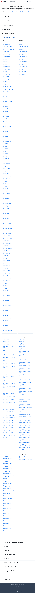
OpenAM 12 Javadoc (6, 500)
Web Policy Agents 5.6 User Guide (24, 427)
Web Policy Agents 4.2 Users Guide (24, 437)
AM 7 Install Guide (6, 133)
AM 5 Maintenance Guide (7, 313)
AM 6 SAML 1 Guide (6, 218)
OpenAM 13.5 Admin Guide (7, 458)
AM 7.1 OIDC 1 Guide (6, 98)
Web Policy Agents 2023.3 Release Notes (25, 384)
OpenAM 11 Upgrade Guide (7, 511)
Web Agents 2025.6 (22, 341)
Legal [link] (10, 588)
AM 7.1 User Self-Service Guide (8, 119)
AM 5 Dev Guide (5, 310)
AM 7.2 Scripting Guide (6, 66)
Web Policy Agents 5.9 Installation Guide (25, 407)
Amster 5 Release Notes (23, 71)
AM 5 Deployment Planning (7, 308)
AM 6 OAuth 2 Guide (6, 211)
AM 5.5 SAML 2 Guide (6, 253)
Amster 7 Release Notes (23, 51)
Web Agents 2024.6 (22, 346)
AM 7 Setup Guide (5, 151)
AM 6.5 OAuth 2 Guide (6, 178)
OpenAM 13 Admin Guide (7, 473)
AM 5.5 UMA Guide (6, 258)
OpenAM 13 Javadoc (6, 485)
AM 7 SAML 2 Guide (6, 144)
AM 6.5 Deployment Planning (7, 171)
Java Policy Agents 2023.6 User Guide (9, 379)
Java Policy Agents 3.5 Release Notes (8, 432)
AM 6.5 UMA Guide (6, 191)
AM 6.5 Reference (5, 183)
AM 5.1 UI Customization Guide (8, 292)
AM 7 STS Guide (5, 153)
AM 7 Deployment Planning (7, 129)
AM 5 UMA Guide (5, 327)
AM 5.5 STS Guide (5, 255)
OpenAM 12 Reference (6, 496)
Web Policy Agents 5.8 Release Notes (25, 416)
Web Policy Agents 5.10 (23, 401)
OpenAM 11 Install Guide (7, 508)
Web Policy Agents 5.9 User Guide (24, 414)
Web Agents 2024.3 (22, 348)
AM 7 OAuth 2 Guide (6, 136)
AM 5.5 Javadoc (5, 263)
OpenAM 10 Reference (6, 530)
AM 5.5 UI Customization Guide (8, 256)
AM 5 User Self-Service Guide (7, 330)
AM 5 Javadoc (5, 332)
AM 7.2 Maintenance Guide (7, 54)
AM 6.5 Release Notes (6, 163)
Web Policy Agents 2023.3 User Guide (25, 399)
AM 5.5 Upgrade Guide (6, 260)
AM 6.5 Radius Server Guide (7, 181)
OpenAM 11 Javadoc (6, 513)
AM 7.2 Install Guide (6, 52)
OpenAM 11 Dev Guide (6, 505)
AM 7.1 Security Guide (6, 108)
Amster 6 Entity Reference (23, 64)
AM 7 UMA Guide (5, 156)
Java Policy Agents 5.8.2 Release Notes (9, 417)
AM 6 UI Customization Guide (7, 223)
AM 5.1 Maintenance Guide (7, 278)
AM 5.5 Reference (5, 250)
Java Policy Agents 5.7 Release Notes (8, 420)
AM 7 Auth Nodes (5, 123)
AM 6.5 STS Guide (5, 188)
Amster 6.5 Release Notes (23, 56)
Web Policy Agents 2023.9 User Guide (25, 365)
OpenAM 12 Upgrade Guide (7, 498)
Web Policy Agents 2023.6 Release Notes (25, 366)
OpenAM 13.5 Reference (6, 466)
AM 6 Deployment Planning (7, 205)
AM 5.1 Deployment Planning (7, 273)
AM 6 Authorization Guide (7, 203)
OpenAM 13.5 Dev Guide (7, 461)
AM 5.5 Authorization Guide (7, 236)
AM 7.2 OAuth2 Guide (6, 56)
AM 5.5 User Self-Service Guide (8, 261)
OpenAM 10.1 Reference (6, 521)
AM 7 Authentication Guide (7, 124)
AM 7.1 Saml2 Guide (6, 104)
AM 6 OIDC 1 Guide (6, 213)
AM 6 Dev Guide (5, 206)
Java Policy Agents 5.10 (6, 397)
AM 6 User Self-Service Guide (7, 228)
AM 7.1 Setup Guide (6, 111)
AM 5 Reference (5, 320)
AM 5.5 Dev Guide (6, 240)
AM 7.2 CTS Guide (5, 47)
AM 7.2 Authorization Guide (7, 46)
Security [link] (17, 588)
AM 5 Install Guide (6, 312)
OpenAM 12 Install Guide (7, 495)
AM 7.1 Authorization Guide (7, 86)
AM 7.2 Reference (5, 61)
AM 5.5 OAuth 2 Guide (6, 245)
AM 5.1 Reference (5, 285)
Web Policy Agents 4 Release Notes (24, 442)
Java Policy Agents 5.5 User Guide (8, 425)
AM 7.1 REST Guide (6, 99)
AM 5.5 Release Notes (6, 231)
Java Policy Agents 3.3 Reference (8, 437)
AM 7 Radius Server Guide (7, 141)
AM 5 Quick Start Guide (6, 303)
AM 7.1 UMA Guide (6, 116)
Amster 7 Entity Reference (23, 54)
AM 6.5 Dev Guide (6, 173)
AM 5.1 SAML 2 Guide (6, 288)
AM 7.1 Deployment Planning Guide (8, 89)
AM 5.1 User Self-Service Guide (8, 297)
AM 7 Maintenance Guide (7, 134)
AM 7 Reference (5, 143)
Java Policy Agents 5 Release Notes (8, 430)
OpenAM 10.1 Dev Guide (7, 518)
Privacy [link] (14, 588)
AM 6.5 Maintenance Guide (7, 176)
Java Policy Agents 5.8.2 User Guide (8, 415)
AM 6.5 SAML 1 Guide (6, 185)
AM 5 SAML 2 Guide (6, 323)
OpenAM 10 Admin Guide (7, 525)
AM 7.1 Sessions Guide (6, 109)
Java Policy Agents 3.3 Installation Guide (9, 435)
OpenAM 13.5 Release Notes (7, 456)
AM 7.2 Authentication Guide (7, 44)
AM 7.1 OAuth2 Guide (6, 96)
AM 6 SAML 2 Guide (6, 220)
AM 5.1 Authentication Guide (7, 270)
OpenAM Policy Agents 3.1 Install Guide (25, 459)
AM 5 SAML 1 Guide (6, 322)
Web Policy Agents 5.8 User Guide (24, 420)
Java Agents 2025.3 (6, 339)
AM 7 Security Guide (6, 148)
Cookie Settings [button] (22, 588)
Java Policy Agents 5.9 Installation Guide (9, 402)
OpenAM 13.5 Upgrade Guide (7, 468)
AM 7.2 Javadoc (5, 81)
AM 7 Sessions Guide (6, 149)
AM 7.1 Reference (5, 103)
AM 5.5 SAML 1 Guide (6, 251)
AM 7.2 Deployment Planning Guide (8, 49)
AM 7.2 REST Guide (6, 64)
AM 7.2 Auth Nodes (6, 42)
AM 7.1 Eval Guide (6, 91)
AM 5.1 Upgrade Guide (6, 295)
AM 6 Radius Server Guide (7, 215)
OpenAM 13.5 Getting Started (7, 463)
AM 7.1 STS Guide (5, 113)
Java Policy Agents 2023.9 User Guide (9, 361)
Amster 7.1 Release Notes (23, 47)
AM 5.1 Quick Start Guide (7, 268)
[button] (30, 2)
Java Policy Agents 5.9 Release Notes (8, 409)
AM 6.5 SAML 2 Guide (6, 186)
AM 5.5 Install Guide (6, 241)
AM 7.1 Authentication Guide (7, 84)
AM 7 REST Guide (5, 139)
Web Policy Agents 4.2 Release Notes (25, 435)
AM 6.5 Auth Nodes (6, 166)
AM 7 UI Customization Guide (7, 154)
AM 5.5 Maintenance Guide (7, 243)
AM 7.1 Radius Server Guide (7, 101)
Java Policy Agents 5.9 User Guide (8, 411)
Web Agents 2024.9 (22, 344)
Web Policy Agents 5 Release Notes (24, 432)
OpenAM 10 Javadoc (6, 531)
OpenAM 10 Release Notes (7, 523)
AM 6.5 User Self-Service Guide (8, 195)
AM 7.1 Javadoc (5, 121)
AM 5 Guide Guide (6, 302)
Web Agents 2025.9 (22, 339)
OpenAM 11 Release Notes (7, 501)
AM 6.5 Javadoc (5, 196)
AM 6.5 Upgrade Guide (6, 193)
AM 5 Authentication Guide (7, 305)
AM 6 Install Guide (6, 208)
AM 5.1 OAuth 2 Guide (6, 280)
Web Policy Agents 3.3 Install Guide (24, 447)
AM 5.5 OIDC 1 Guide (6, 246)
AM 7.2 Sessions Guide (6, 69)
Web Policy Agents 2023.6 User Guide (25, 382)
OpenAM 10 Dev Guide (6, 526)
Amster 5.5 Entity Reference (23, 69)
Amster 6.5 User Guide (22, 57)
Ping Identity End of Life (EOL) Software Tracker (21, 11)
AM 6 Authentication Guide (7, 201)
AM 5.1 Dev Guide (6, 275)
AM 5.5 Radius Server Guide (7, 248)
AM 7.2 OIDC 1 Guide (6, 57)
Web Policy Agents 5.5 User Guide (24, 430)
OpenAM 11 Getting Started (7, 506)
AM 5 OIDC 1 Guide (6, 317)
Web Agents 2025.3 (22, 343)
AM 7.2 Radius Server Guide (7, 59)
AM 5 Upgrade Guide (6, 328)
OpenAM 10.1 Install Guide (7, 520)
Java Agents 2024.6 (6, 343)
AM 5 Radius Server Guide (7, 318)
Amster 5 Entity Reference (23, 74)
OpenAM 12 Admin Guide (7, 488)
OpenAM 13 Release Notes (7, 471)
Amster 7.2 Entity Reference (23, 46)
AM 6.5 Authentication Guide (7, 168)
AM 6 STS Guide (5, 221)
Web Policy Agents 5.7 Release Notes (25, 422)
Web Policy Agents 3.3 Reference (24, 449)
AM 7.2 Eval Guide (6, 51)
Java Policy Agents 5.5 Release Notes (8, 427)
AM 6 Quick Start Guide (6, 200)
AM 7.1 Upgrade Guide (6, 118)
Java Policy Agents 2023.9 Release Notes (9, 357)
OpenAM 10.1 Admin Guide (7, 516)
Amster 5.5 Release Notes (23, 66)
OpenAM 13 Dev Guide (6, 476)
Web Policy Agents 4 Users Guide (24, 444)
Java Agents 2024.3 (6, 344)
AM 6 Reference (5, 216)
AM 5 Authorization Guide (7, 307)
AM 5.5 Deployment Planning (7, 238)
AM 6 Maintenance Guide (7, 210)
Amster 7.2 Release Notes (23, 42)
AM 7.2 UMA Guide (6, 76)
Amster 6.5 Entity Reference (23, 59)
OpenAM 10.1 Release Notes (7, 515)
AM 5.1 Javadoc (5, 298)
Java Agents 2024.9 (6, 341)
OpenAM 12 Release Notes (7, 486)
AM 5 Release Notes (6, 300)
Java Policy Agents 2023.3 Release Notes (9, 391)
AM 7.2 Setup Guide (6, 71)
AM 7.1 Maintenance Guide (7, 94)
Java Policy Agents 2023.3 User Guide (9, 396)
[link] (4, 1)
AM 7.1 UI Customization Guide (8, 114)
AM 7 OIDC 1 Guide (6, 138)
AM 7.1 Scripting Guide (6, 106)
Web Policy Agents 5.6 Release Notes (25, 425)
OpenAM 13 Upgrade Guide (7, 483)
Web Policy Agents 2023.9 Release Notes (25, 349)
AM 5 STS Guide (5, 325)
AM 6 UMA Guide (5, 225)
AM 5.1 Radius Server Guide (7, 283)
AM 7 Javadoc (5, 161)
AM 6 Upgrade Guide (6, 226)
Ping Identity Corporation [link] (20, 584)
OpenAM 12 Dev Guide (6, 491)
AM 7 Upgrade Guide (6, 158)
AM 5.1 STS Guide (5, 290)
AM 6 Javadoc (5, 230)
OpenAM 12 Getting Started (7, 493)
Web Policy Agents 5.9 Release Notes (25, 402)
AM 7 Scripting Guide (6, 146)
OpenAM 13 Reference (6, 481)
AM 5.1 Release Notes (6, 265)
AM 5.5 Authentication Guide (7, 235)
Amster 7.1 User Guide (22, 49)
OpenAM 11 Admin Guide (7, 503)
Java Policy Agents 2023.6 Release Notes (9, 374)
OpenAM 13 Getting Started (7, 478)
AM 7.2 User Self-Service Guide (8, 79)
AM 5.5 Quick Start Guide (7, 233)
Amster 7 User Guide (22, 52)
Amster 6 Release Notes (23, 61)
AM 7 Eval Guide (5, 131)
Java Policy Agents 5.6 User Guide (8, 422)
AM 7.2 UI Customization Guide (8, 74)
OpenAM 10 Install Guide (7, 528)
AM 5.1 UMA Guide (6, 293)
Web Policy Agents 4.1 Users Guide (24, 440)
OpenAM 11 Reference (6, 510)
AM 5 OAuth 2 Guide (6, 315)
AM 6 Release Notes (6, 198)
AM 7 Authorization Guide (7, 126)
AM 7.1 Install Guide (6, 93)
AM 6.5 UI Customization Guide (8, 190)
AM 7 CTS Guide (5, 128)
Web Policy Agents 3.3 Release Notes (25, 445)
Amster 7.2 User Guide (22, 44)
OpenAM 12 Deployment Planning (8, 490)
